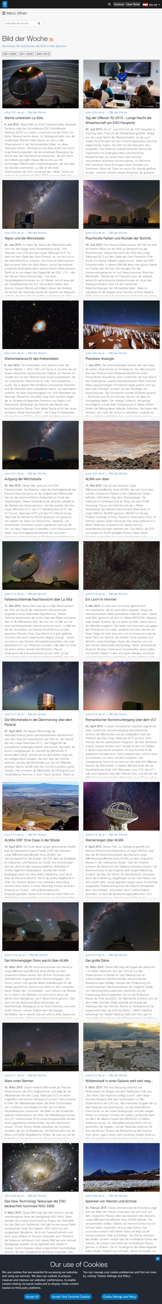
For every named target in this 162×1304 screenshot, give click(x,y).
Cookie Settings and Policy (119, 1296)
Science (119, 4)
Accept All (32, 1296)
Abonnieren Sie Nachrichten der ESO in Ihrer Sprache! (34, 46)
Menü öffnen (16, 13)
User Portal (133, 4)
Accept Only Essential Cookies (71, 1296)
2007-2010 (42, 54)
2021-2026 (9, 54)
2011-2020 (26, 54)
